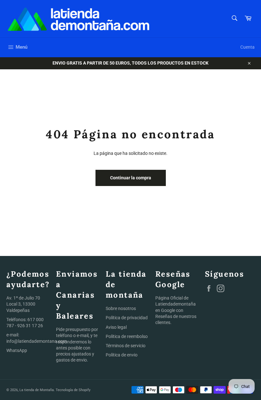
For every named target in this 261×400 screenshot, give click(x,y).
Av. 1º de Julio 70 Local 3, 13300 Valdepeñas (23, 304)
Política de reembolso (127, 336)
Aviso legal (116, 327)
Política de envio (122, 354)
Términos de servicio (125, 345)
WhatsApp (16, 350)
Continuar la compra (130, 177)
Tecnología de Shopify (73, 390)
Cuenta (247, 47)
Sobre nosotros (121, 308)
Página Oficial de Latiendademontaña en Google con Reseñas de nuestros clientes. (175, 310)
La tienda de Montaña (36, 390)
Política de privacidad (127, 317)
